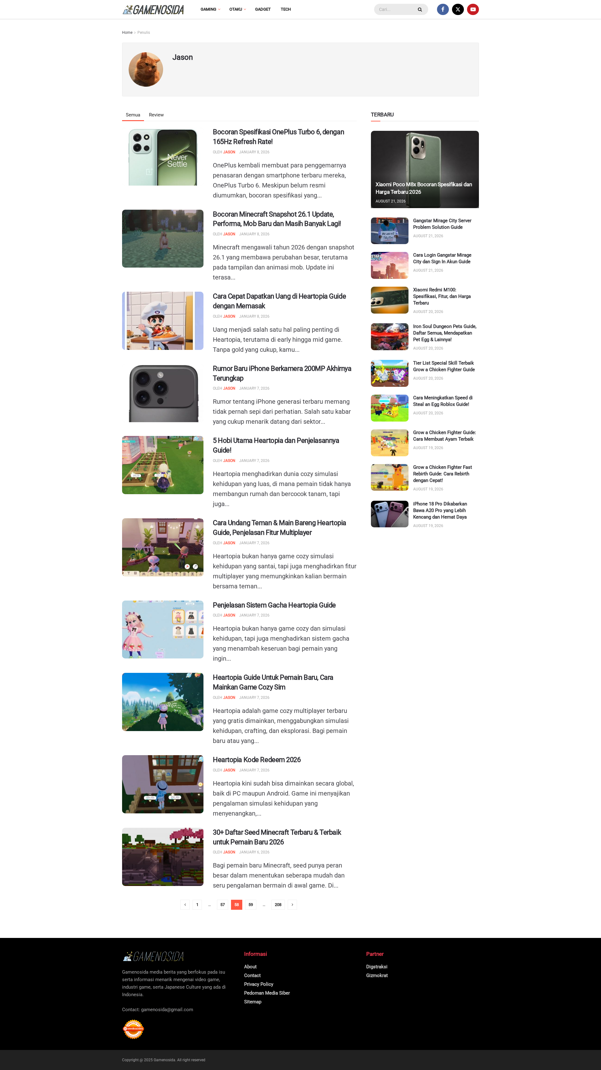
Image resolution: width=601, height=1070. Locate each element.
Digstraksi (377, 967)
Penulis (143, 32)
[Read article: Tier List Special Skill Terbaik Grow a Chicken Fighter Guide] (389, 373)
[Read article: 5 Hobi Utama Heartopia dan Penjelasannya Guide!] (162, 465)
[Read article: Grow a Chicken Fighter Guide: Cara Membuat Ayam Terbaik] (389, 442)
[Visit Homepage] (153, 9)
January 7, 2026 (254, 388)
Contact (252, 975)
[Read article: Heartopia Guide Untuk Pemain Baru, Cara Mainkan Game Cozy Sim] (162, 702)
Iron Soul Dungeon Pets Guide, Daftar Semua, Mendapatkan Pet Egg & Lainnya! (444, 333)
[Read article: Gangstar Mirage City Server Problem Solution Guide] (389, 231)
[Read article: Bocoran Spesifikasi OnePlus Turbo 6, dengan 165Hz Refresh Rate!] (162, 156)
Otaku (235, 9)
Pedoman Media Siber (267, 993)
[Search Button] (421, 9)
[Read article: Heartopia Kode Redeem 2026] (162, 784)
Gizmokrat (377, 975)
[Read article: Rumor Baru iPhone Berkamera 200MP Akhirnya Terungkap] (162, 393)
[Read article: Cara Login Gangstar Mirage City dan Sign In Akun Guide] (389, 265)
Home (127, 32)
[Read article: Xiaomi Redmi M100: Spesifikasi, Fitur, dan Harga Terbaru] (389, 300)
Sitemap (252, 1002)
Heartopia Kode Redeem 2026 (257, 760)
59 (251, 904)
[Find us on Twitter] (458, 9)
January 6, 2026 (254, 852)
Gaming (208, 9)
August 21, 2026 (391, 201)
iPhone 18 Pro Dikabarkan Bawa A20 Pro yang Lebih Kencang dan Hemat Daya (440, 510)
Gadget (263, 9)
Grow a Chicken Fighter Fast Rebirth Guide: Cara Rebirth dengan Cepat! (442, 473)
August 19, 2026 (428, 448)
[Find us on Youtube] (473, 9)
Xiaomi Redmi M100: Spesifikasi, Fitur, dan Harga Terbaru (442, 296)
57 (222, 904)
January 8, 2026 (254, 152)
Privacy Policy (258, 984)
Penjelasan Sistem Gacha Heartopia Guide (274, 605)
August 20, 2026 (428, 312)
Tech (286, 9)
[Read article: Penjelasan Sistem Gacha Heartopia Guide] (162, 630)
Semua (133, 115)
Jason (229, 152)
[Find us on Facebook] (443, 9)
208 (278, 904)
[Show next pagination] (292, 905)
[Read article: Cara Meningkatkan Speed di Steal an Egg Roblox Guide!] (389, 408)
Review (156, 115)
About (250, 967)
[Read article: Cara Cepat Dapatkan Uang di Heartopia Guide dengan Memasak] (162, 321)
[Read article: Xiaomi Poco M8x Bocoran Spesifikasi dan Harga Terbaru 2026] (425, 169)
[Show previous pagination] (185, 905)
